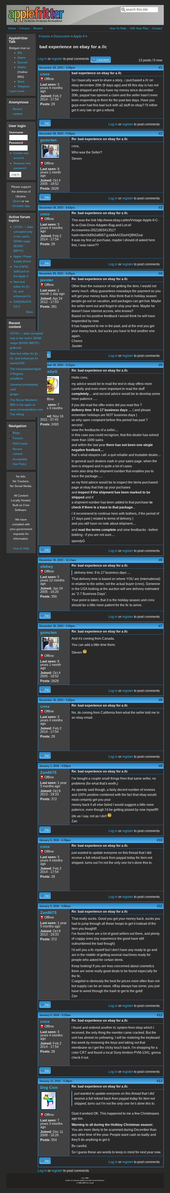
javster (46, 280)
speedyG (48, 371)
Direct (17, 201)
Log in (42, 59)
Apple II (78, 36)
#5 (160, 365)
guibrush (15, 347)
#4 (160, 273)
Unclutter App (21, 206)
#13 (159, 1081)
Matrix (21, 57)
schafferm (16, 378)
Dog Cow (49, 1087)
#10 (159, 840)
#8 (160, 700)
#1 (160, 67)
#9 (160, 766)
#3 (160, 207)
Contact (157, 28)
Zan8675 (48, 772)
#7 (160, 626)
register (56, 59)
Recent (37, 28)
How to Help (21, 548)
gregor (14, 394)
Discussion (61, 36)
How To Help (118, 28)
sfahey (46, 566)
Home (12, 28)
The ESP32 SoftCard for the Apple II (21, 271)
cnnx (45, 74)
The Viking (17, 414)
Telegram (23, 86)
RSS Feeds (20, 443)
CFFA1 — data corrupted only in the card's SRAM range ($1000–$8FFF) (26, 338)
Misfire (21, 67)
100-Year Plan (139, 28)
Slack (20, 81)
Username (17, 132)
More (29, 312)
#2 (160, 133)
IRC (19, 52)
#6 (160, 560)
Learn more (16, 91)
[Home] (36, 21)
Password (17, 142)
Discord (22, 62)
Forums (24, 28)
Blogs (16, 432)
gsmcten (48, 140)
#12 (159, 1015)
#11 (159, 906)
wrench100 (17, 363)
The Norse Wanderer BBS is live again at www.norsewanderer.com (26, 404)
